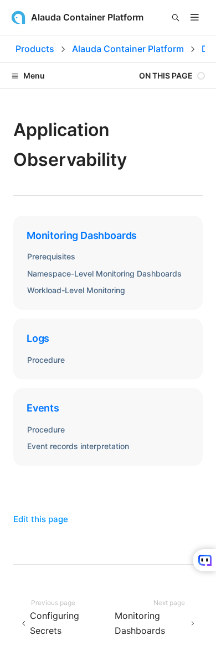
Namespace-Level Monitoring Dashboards (104, 273)
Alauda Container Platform (128, 48)
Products (35, 48)
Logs (38, 338)
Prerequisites (51, 256)
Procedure (46, 359)
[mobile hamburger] (194, 17)
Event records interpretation (78, 446)
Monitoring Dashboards (82, 235)
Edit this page (40, 519)
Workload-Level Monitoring (76, 290)
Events (43, 408)
